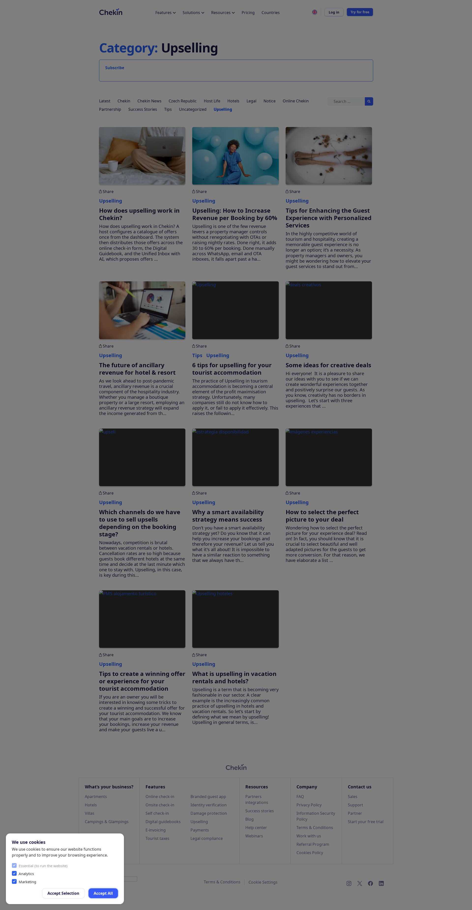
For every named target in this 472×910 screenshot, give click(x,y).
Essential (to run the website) (43, 865)
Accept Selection (63, 893)
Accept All (103, 893)
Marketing (27, 881)
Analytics (26, 873)
